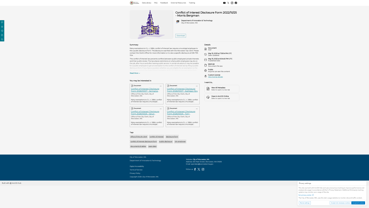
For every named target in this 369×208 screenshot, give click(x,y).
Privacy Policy (135, 173)
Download (2, 31)
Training (192, 3)
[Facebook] (195, 169)
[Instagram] (203, 169)
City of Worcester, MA (201, 159)
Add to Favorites (2, 26)
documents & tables (138, 146)
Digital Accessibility (137, 166)
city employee (180, 141)
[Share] (2, 35)
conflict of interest (157, 137)
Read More (134, 73)
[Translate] (2, 39)
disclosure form (172, 137)
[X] (199, 169)
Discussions (2, 22)
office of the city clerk (138, 137)
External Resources (178, 3)
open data (152, 146)
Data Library (146, 3)
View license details (215, 77)
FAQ (155, 3)
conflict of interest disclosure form (143, 141)
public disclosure (165, 141)
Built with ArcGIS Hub (11, 183)
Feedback (164, 3)
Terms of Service (136, 170)
